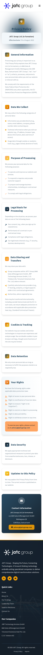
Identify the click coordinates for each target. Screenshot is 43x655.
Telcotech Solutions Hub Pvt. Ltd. (13, 632)
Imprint (27, 651)
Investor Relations (8, 607)
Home (4, 592)
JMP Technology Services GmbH (13, 624)
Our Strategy (6, 600)
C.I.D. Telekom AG (8, 636)
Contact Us (6, 611)
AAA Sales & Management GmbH (13, 628)
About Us (5, 596)
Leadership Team (8, 604)
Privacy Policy (18, 651)
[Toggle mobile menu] (39, 6)
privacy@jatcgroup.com (21, 428)
